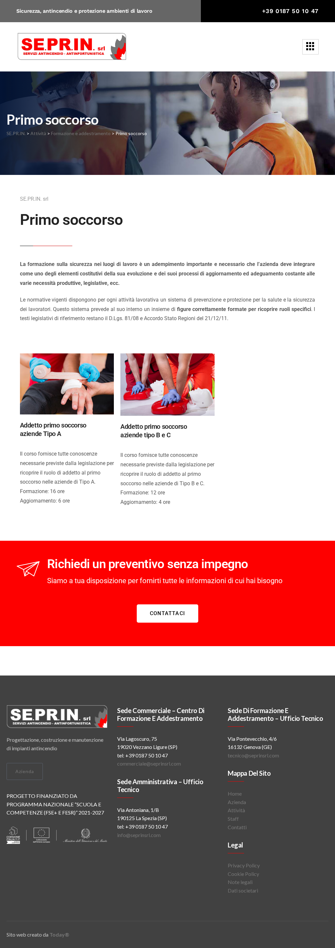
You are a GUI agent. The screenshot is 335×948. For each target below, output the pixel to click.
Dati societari (243, 890)
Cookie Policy (243, 874)
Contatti (237, 827)
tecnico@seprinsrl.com (253, 755)
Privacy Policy (244, 865)
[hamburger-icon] (310, 46)
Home (235, 793)
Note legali (240, 882)
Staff (233, 819)
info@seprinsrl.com (139, 835)
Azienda (24, 771)
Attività (236, 810)
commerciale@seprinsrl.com (149, 763)
